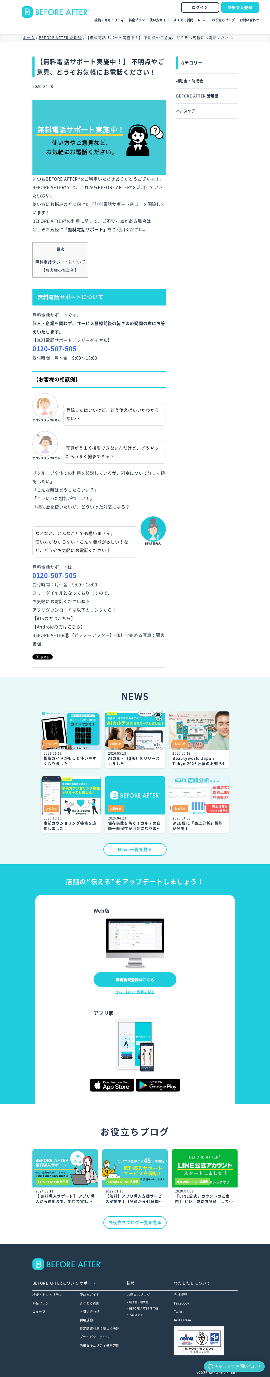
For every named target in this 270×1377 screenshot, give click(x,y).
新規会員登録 (240, 7)
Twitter (180, 1311)
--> (105, 1264)
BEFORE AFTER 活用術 (197, 96)
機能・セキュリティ (109, 20)
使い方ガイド (159, 20)
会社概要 (180, 1294)
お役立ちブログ (223, 20)
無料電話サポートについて (60, 262)
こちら (64, 618)
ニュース (39, 1311)
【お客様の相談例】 (60, 270)
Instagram (182, 1320)
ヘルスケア (186, 111)
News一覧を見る (135, 849)
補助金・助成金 (189, 81)
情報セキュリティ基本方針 (99, 1345)
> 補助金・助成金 (138, 1302)
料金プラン (137, 20)
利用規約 (86, 1320)
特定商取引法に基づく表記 (99, 1328)
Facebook (182, 1303)
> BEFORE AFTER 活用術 (142, 1308)
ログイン (200, 7)
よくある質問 (184, 20)
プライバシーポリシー (96, 1337)
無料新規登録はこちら (135, 980)
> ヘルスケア (135, 1314)
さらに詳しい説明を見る (135, 992)
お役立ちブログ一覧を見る (135, 1222)
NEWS (203, 20)
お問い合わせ (249, 20)
